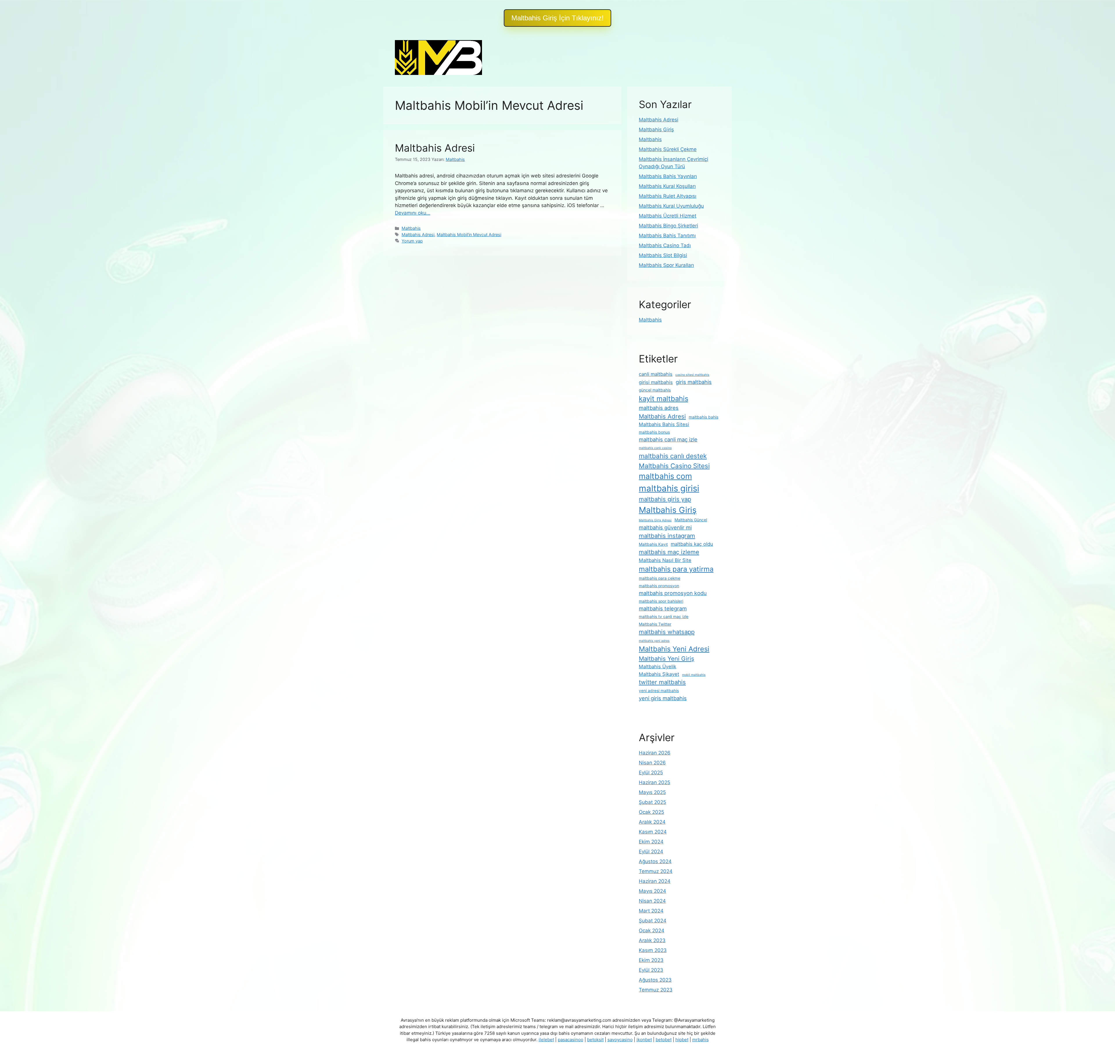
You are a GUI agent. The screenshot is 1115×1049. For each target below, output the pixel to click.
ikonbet (644, 1039)
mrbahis (700, 1039)
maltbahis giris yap (665, 499)
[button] (557, 18)
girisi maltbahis (656, 382)
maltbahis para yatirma (676, 569)
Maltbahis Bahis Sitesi (664, 424)
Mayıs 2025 (652, 792)
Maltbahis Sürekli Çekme (668, 149)
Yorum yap (412, 240)
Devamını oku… (412, 213)
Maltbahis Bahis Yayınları (668, 176)
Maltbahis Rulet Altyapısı (667, 196)
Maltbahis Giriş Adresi (655, 520)
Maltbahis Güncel (691, 520)
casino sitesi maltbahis (692, 375)
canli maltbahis (655, 374)
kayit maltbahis (663, 398)
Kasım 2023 (653, 950)
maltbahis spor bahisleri (661, 601)
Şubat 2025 (652, 802)
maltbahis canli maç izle (668, 439)
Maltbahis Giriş (656, 129)
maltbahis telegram (663, 608)
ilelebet (546, 1039)
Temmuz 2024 (655, 871)
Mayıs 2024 (652, 891)
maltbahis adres (659, 408)
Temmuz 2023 (655, 990)
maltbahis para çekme (659, 578)
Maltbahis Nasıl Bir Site (665, 560)
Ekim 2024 (651, 842)
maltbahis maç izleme (669, 552)
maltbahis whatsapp (667, 631)
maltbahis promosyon (659, 585)
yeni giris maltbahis (663, 698)
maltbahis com (665, 476)
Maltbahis (411, 228)
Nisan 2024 (652, 901)
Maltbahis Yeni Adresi (674, 649)
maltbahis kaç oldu (692, 544)
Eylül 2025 (651, 772)
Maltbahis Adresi (435, 148)
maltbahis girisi (669, 488)
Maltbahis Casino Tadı (665, 245)
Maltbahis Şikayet (659, 674)
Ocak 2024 (651, 930)
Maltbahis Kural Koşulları (667, 186)
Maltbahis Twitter (655, 624)
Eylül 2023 (651, 970)
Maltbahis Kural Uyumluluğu (671, 206)
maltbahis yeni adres (654, 641)
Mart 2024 (651, 911)
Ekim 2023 (651, 960)
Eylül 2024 (651, 851)
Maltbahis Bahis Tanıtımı (667, 235)
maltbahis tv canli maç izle (663, 616)
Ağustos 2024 (655, 861)
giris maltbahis (694, 382)
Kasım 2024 (653, 832)
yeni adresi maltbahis (659, 690)
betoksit (595, 1039)
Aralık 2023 (652, 940)
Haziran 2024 (654, 881)
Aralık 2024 (652, 822)
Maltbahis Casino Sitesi (674, 466)
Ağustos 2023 (655, 980)
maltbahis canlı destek (673, 456)
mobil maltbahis (694, 675)
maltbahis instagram (667, 535)
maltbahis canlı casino (655, 448)
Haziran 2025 (654, 782)
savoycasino (620, 1039)
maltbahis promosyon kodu (673, 593)
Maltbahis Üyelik (657, 666)
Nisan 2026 (652, 763)
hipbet (681, 1039)
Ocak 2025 (651, 812)
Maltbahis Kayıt (653, 544)
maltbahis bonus (654, 432)
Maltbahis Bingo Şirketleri (668, 226)
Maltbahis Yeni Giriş (666, 658)
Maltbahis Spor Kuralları (666, 265)
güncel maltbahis (655, 390)
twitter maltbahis (662, 682)
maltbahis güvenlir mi (665, 527)
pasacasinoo (570, 1039)
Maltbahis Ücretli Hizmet (667, 216)
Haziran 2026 (654, 753)
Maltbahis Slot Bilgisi (663, 255)
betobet (664, 1039)
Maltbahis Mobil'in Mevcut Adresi (469, 234)
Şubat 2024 (652, 921)
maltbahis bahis (703, 417)
